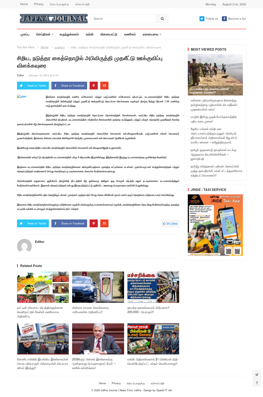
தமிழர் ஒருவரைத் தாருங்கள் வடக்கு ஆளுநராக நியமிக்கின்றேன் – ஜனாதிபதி (213, 154)
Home (24, 4)
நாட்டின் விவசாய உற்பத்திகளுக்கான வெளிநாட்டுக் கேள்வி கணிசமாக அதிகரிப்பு (40, 311)
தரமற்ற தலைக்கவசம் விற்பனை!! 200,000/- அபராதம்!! (148, 309)
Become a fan (237, 18)
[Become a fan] (257, 382)
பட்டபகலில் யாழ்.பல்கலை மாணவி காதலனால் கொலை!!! (209, 90)
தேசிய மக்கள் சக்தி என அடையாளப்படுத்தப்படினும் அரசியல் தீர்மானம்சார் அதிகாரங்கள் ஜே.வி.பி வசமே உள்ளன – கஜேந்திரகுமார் (214, 135)
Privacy (39, 4)
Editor (21, 75)
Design (148, 390)
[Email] (104, 85)
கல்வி (89, 34)
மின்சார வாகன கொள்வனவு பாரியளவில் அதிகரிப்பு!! (90, 309)
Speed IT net (164, 390)
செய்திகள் (43, 34)
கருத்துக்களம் (69, 34)
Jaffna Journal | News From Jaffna (121, 390)
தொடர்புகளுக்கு (59, 4)
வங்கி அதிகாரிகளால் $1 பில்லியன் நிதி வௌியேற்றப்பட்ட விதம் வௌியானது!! (152, 361)
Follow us (212, 18)
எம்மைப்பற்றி (82, 4)
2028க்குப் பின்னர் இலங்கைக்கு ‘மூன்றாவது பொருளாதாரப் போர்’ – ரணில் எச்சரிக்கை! (94, 363)
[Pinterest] (94, 85)
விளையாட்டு (108, 34)
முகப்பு (25, 34)
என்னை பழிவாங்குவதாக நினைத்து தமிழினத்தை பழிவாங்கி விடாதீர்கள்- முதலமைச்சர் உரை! (214, 104)
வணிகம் (130, 34)
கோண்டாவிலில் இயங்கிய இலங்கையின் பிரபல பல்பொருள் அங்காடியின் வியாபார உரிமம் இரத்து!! (42, 363)
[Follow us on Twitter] (257, 374)
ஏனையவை (150, 34)
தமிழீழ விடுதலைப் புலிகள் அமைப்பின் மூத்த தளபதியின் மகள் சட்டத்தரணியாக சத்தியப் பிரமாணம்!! (216, 170)
